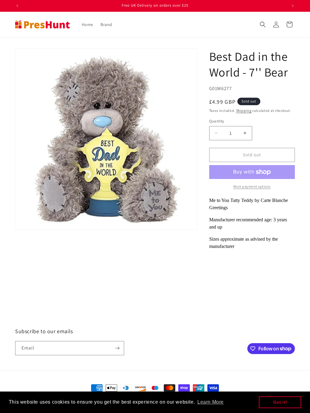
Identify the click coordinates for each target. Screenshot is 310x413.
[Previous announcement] (17, 5)
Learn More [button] (210, 402)
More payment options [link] (252, 186)
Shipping (244, 110)
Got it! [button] (280, 402)
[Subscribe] (117, 348)
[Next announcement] (292, 5)
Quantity (216, 121)
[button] (262, 24)
